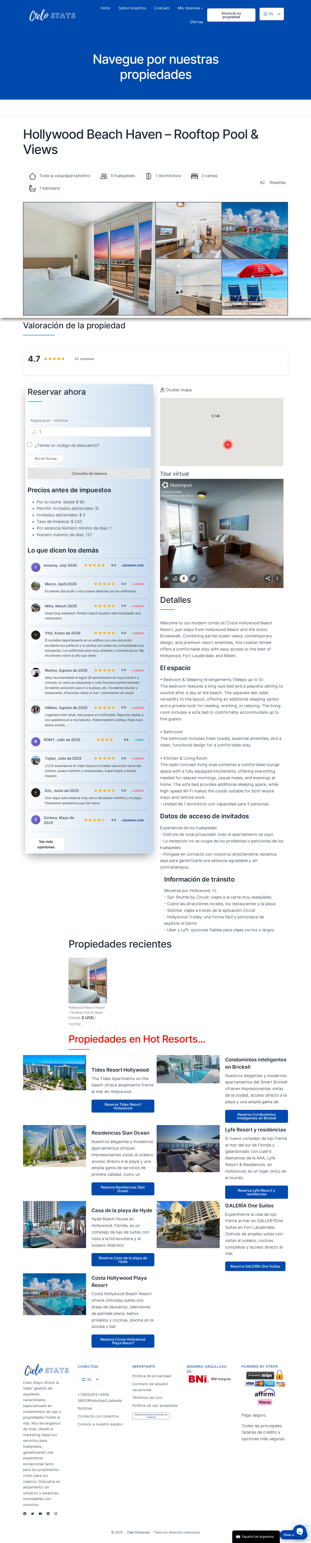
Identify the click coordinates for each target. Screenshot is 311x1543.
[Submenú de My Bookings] (202, 8)
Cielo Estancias (138, 1532)
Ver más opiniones (46, 844)
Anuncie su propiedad (231, 15)
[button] (215, 416)
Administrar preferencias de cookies (151, 1415)
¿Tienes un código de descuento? (67, 445)
